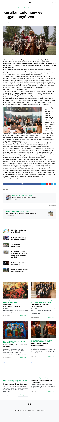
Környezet (24, 380)
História (5, 7)
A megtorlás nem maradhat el (17, 263)
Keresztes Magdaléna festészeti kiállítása (15, 346)
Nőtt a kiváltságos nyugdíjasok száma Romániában (21, 213)
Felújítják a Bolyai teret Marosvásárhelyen (19, 270)
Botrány (37, 340)
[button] (4, 2)
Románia (30, 195)
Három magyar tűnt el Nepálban (15, 384)
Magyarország (15, 7)
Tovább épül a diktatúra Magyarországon (39, 345)
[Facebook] (29, 416)
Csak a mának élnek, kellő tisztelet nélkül (40, 305)
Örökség (11, 302)
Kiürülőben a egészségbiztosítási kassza (24, 197)
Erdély (5, 301)
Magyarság (22, 7)
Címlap (15, 410)
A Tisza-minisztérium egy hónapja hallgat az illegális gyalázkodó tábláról (19, 254)
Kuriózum (22, 211)
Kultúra (10, 7)
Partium (24, 410)
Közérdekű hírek (23, 195)
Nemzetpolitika (42, 302)
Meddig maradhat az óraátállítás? (18, 231)
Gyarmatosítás (38, 300)
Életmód (5, 380)
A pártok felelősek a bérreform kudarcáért (19, 238)
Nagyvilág (5, 302)
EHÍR (29, 2)
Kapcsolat (43, 410)
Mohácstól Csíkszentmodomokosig (12, 305)
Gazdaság (8, 211)
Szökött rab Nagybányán (16, 245)
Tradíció (28, 7)
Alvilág (33, 340)
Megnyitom (23, 315)
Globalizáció (10, 341)
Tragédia (17, 381)
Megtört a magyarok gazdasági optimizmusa (42, 381)
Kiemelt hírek (15, 195)
